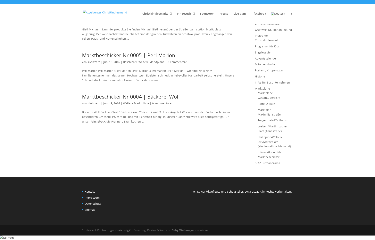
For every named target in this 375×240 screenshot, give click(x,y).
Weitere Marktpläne (151, 62)
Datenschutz (93, 203)
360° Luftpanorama (267, 163)
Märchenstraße (265, 64)
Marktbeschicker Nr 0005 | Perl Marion (128, 55)
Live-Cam (239, 13)
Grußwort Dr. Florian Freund (273, 30)
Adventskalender (266, 58)
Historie (260, 76)
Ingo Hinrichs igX (119, 230)
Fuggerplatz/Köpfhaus (272, 120)
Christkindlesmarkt (155, 13)
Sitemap (90, 210)
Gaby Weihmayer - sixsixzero (191, 230)
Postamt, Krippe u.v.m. (269, 70)
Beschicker (130, 62)
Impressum (92, 197)
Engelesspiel (263, 52)
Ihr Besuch (184, 13)
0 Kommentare (177, 62)
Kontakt (90, 191)
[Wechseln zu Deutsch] (7, 238)
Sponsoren (207, 13)
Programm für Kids (267, 46)
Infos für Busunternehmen (272, 82)
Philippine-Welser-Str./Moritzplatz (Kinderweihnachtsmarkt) (274, 141)
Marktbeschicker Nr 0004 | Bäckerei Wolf (131, 96)
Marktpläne (262, 88)
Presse (224, 13)
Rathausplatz (266, 104)
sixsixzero (94, 62)
